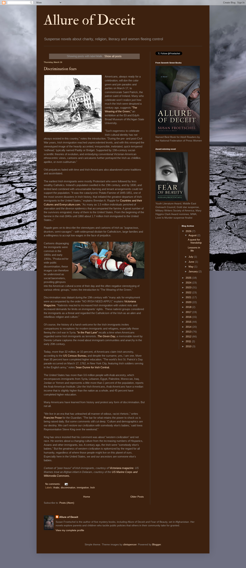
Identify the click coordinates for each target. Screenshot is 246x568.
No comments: (53, 484)
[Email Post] (66, 484)
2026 (189, 231)
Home (86, 496)
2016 (189, 316)
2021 (189, 297)
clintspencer (130, 544)
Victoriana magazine (121, 467)
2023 (189, 287)
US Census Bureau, (75, 355)
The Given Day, (106, 336)
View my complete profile (70, 530)
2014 (189, 326)
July (191, 256)
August (193, 235)
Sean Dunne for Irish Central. (92, 367)
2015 (189, 321)
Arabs (56, 487)
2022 (189, 292)
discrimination (68, 487)
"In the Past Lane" (87, 332)
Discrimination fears (60, 68)
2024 (189, 282)
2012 (189, 336)
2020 (189, 302)
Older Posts (137, 496)
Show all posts (113, 56)
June (192, 261)
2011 (189, 341)
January (193, 271)
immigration (83, 487)
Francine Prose (53, 417)
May (191, 266)
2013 (189, 331)
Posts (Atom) (66, 502)
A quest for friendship (195, 241)
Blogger (156, 544)
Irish (92, 487)
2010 (189, 346)
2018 (189, 307)
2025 (189, 277)
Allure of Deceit (89, 20)
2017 (189, 312)
